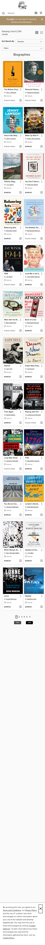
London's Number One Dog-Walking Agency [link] (32, 504)
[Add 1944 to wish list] (20, 284)
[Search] (3, 13)
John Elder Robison (33, 277)
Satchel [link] (7, 366)
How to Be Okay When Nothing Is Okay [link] (11, 136)
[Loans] (36, 13)
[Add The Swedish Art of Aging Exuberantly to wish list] (41, 238)
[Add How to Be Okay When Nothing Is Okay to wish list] (20, 146)
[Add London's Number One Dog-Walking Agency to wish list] (41, 515)
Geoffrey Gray (31, 599)
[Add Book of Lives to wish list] (41, 330)
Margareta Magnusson (34, 231)
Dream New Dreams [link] (32, 366)
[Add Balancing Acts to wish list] (20, 238)
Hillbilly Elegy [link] (9, 182)
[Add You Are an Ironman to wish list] (20, 515)
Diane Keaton (10, 415)
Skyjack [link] (28, 596)
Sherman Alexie (32, 185)
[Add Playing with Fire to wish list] (41, 423)
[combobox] (18, 13)
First (17, 622)
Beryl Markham (11, 323)
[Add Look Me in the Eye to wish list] (41, 284)
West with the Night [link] (11, 320)
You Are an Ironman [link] (11, 504)
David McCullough (33, 461)
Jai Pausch (30, 369)
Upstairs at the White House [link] (32, 550)
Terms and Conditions (12, 910)
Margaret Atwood (33, 323)
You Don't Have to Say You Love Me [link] (32, 182)
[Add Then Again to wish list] (20, 423)
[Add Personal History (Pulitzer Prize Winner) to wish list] (41, 100)
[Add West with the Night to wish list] (20, 330)
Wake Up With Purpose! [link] (32, 136)
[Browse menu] (41, 13)
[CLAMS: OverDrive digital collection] (22, 5)
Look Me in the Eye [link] (32, 274)
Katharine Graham (33, 93)
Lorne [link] (6, 596)
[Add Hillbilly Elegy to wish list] (20, 192)
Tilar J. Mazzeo (11, 93)
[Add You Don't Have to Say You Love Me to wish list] (41, 192)
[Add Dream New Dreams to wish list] (41, 376)
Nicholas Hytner (11, 231)
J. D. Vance (10, 185)
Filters (6, 48)
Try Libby (10, 19)
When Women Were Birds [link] (11, 550)
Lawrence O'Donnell (34, 415)
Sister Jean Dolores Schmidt (34, 139)
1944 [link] (6, 274)
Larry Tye (9, 369)
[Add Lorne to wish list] (20, 607)
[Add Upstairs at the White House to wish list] (41, 561)
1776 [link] (27, 458)
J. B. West (30, 553)
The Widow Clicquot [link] (11, 89)
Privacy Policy (31, 910)
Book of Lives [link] (30, 320)
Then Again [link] (9, 412)
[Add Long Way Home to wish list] (20, 469)
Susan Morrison (11, 599)
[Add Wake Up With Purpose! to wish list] (41, 146)
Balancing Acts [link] (10, 228)
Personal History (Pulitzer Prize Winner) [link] (32, 89)
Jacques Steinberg (12, 507)
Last (29, 622)
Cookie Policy (8, 938)
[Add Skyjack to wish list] (41, 607)
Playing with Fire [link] (32, 412)
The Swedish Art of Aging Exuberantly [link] (32, 228)
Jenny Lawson (11, 139)
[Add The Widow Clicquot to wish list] (20, 100)
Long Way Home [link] (11, 458)
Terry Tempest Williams (13, 553)
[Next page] (29, 617)
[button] (36, 33)
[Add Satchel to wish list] (20, 376)
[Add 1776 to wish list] (41, 469)
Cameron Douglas (12, 461)
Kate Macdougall (32, 507)
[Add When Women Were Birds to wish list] (20, 561)
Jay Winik (9, 277)
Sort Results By (8, 41)
